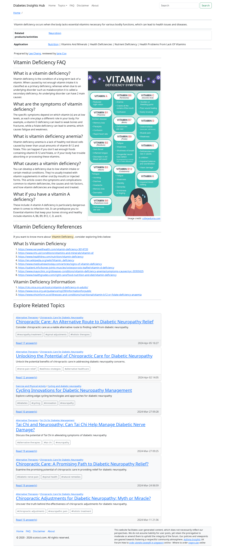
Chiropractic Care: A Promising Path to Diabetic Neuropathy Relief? (82, 464)
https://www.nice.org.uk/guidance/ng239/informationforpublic (54, 291)
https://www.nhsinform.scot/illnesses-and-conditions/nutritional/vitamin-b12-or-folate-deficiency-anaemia (80, 294)
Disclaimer (83, 5)
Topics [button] (61, 5)
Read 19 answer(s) (26, 451)
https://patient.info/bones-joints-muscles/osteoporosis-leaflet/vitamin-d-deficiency (66, 267)
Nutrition (53, 44)
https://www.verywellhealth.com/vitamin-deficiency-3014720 (53, 249)
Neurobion (55, 33)
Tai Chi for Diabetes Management (57, 420)
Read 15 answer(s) (26, 519)
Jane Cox (61, 53)
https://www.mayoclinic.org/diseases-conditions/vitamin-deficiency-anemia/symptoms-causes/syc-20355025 (81, 271)
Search (206, 5)
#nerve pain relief (26, 368)
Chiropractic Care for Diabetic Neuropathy (61, 317)
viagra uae (193, 542)
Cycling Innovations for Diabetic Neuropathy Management (74, 390)
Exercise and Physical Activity (31, 386)
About (95, 5)
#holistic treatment (81, 511)
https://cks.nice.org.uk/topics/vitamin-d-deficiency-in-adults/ (53, 287)
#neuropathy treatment (29, 334)
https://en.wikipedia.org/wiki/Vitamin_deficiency (46, 260)
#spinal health (50, 476)
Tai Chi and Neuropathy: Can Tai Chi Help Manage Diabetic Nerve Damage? (80, 426)
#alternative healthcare (77, 368)
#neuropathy (67, 403)
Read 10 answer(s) (26, 411)
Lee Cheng (35, 53)
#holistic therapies (80, 334)
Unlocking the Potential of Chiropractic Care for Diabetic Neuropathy (84, 356)
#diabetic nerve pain (28, 476)
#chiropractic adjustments (30, 511)
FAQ (72, 5)
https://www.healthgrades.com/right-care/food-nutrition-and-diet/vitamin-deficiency (67, 275)
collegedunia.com (151, 218)
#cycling (36, 403)
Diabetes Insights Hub (29, 5)
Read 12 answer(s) (26, 377)
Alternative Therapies (27, 317)
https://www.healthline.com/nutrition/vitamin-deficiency (50, 256)
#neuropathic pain (58, 511)
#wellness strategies (50, 368)
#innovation (50, 403)
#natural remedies (71, 476)
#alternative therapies (28, 442)
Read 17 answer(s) (26, 343)
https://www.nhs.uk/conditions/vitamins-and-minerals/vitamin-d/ (56, 253)
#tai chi (48, 442)
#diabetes (22, 403)
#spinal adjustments (56, 334)
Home (52, 5)
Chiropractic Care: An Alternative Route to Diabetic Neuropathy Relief (85, 321)
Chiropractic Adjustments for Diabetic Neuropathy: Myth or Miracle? (83, 498)
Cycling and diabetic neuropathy (64, 386)
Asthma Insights (192, 539)
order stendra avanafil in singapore (146, 542)
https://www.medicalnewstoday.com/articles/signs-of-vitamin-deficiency (60, 264)
